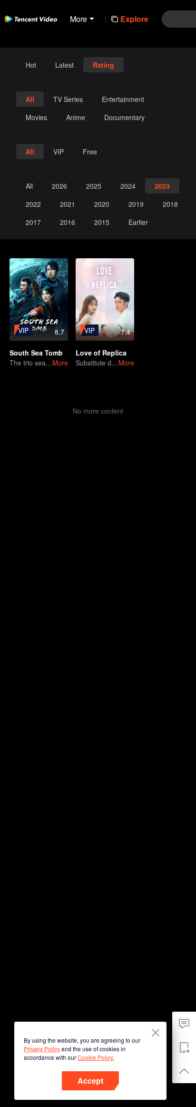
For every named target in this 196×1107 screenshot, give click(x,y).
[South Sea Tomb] (39, 299)
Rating (103, 65)
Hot (31, 65)
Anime (75, 117)
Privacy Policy (42, 1049)
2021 (67, 204)
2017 (33, 222)
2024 (128, 186)
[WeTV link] (31, 19)
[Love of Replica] (105, 299)
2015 (101, 222)
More (60, 362)
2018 (170, 204)
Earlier (138, 222)
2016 (67, 222)
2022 (33, 204)
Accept (90, 1080)
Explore (134, 18)
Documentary (124, 117)
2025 (93, 186)
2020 (101, 204)
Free (90, 151)
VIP (58, 151)
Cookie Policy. (96, 1057)
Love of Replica (101, 352)
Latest (64, 65)
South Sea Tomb (36, 352)
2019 (136, 204)
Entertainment (123, 99)
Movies (36, 117)
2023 (162, 186)
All (30, 99)
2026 (59, 186)
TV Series (68, 99)
